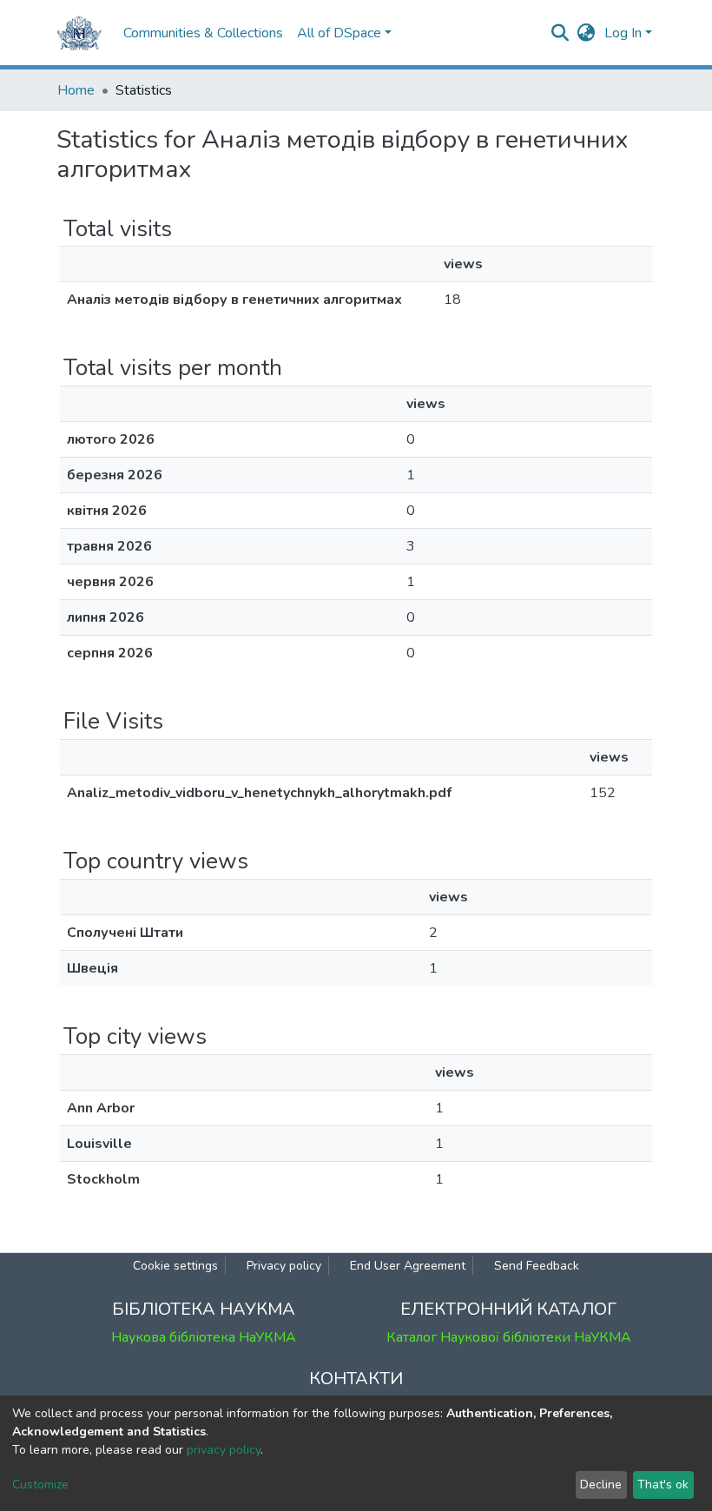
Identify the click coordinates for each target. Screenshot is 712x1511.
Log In (623, 33)
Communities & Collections (203, 33)
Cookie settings (175, 1265)
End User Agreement (407, 1265)
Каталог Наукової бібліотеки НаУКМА (508, 1337)
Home (76, 90)
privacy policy (223, 1450)
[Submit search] (560, 33)
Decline (601, 1484)
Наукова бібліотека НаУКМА (203, 1337)
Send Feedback (536, 1265)
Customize (40, 1484)
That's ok (663, 1484)
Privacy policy (284, 1265)
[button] (586, 33)
